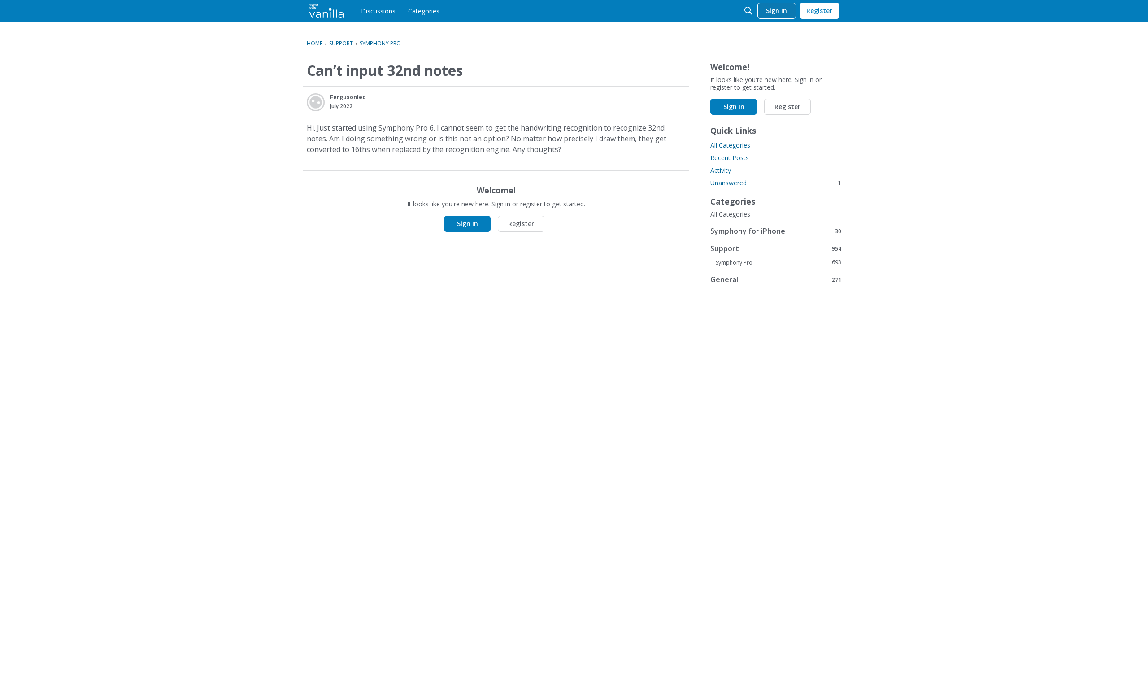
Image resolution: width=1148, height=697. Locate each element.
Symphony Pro (778, 262)
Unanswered (775, 183)
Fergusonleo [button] (348, 97)
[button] (316, 102)
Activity (720, 170)
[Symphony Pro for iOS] (326, 11)
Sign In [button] (467, 223)
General (775, 279)
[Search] (748, 11)
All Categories (730, 145)
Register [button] (521, 223)
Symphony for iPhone (775, 230)
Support (775, 248)
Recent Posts (729, 157)
